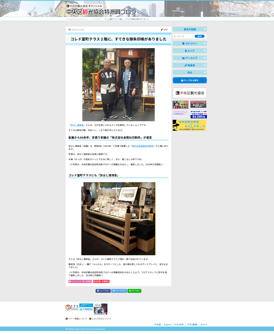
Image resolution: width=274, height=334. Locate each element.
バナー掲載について (77, 318)
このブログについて (101, 318)
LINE (135, 290)
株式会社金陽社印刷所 (142, 145)
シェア (104, 290)
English (167, 324)
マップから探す (191, 80)
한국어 (204, 324)
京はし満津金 (77, 124)
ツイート (120, 290)
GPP (165, 29)
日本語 (157, 324)
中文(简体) (179, 324)
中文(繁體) (192, 324)
